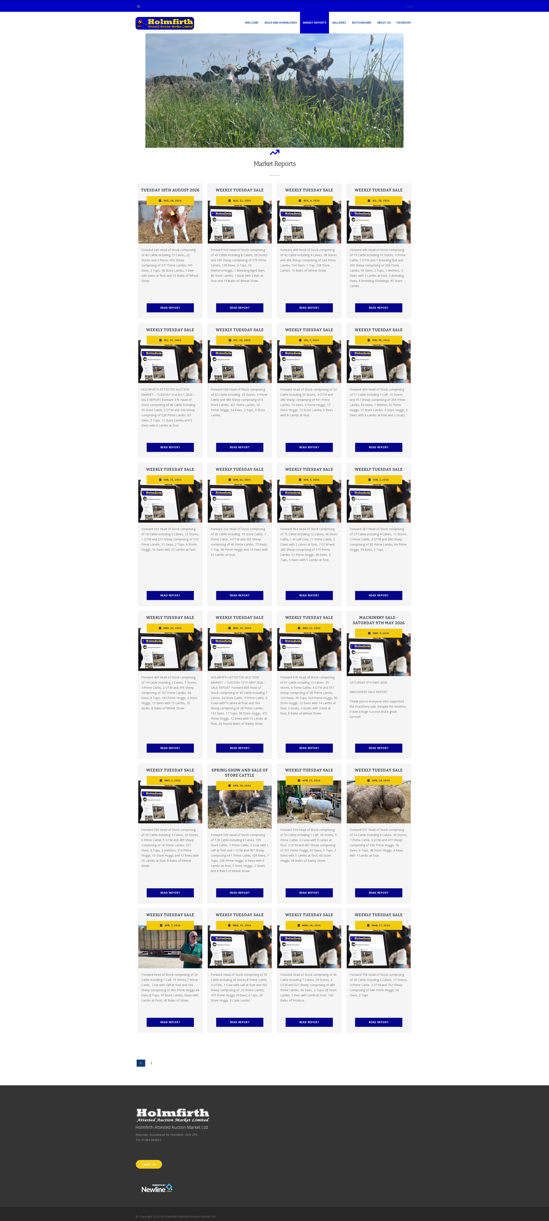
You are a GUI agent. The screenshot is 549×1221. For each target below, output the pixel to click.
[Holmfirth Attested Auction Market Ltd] (166, 22)
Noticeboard (361, 22)
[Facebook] (139, 6)
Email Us (149, 1164)
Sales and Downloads (280, 22)
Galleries (339, 22)
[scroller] (541, 1216)
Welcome (251, 22)
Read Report (170, 308)
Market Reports (314, 22)
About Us (384, 22)
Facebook (404, 22)
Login (409, 6)
